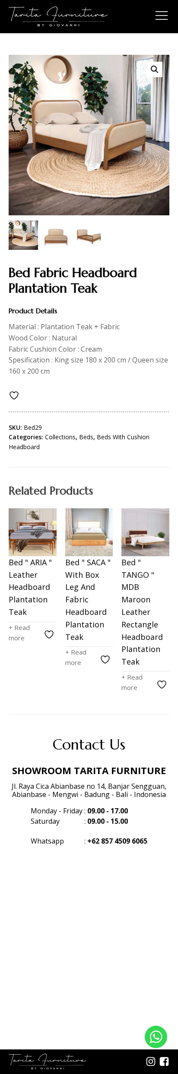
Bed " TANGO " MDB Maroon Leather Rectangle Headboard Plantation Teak (142, 612)
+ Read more (19, 632)
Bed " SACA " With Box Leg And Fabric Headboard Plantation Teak (88, 599)
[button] (154, 69)
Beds (86, 437)
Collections (60, 437)
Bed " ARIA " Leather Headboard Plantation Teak (30, 587)
